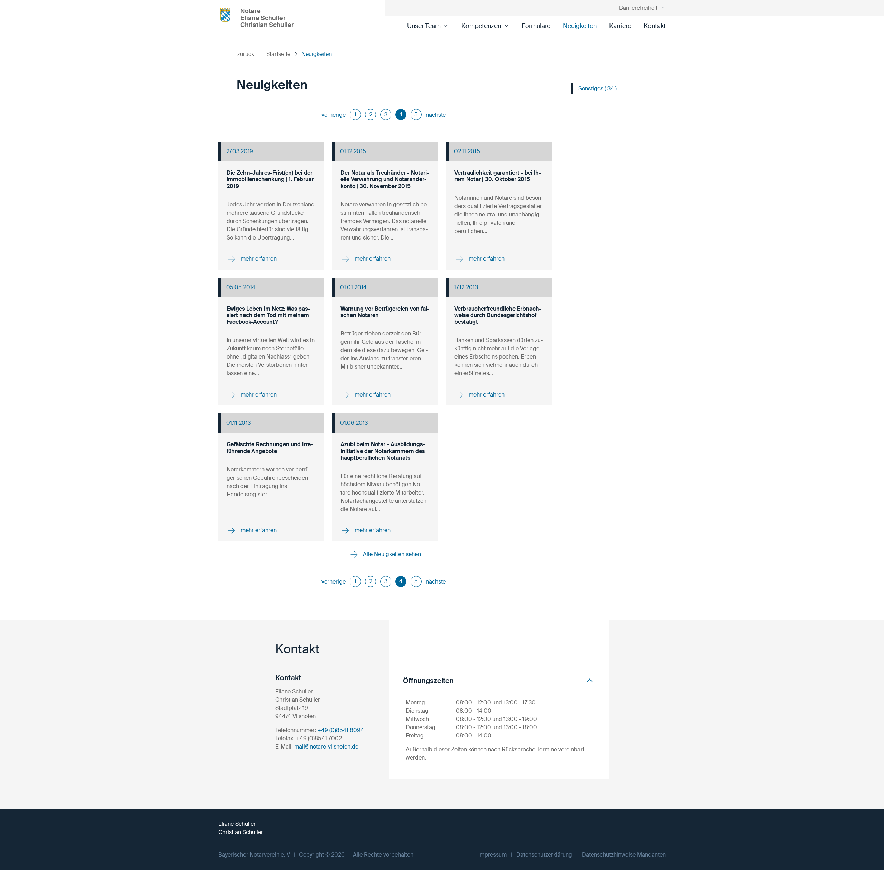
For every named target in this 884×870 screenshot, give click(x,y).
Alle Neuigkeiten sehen (391, 554)
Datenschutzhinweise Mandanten (624, 854)
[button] (499, 680)
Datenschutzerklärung (544, 854)
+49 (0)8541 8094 (340, 730)
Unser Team (424, 26)
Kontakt (655, 26)
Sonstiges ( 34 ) (597, 88)
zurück (249, 54)
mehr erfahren (258, 258)
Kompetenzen (481, 26)
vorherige (333, 114)
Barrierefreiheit (638, 7)
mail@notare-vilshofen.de (326, 746)
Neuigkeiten (580, 26)
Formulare (536, 26)
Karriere (620, 26)
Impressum (492, 854)
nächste (436, 114)
